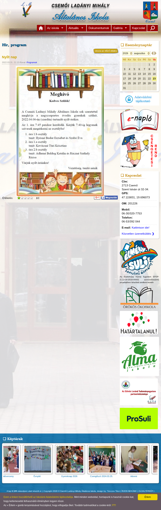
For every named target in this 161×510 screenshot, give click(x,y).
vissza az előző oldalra (106, 51)
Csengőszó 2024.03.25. (81, 476)
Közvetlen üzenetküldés (138, 233)
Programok (32, 62)
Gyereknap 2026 (49, 476)
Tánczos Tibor (113, 491)
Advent (113, 476)
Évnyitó (16, 476)
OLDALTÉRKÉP (146, 491)
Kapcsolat (138, 28)
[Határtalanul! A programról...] (139, 334)
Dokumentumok (99, 28)
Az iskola (53, 28)
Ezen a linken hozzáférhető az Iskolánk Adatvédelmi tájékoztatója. (39, 497)
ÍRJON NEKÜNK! (129, 491)
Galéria (118, 28)
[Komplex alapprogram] (139, 273)
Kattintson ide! (140, 227)
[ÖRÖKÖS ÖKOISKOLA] (139, 308)
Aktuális (74, 28)
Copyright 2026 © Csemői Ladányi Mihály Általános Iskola (70, 491)
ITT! (114, 505)
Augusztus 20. (145, 476)
